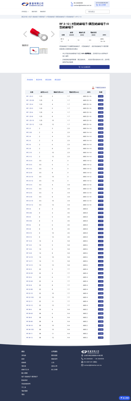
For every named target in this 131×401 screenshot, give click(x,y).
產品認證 (58, 80)
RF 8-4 (28, 209)
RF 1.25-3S (30, 100)
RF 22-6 (29, 277)
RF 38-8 (29, 317)
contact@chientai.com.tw (82, 5)
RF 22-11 (29, 301)
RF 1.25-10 (30, 120)
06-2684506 (99, 359)
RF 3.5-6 (29, 169)
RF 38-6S (29, 313)
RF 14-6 (29, 249)
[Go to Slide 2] (43, 51)
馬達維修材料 (26, 384)
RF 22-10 (29, 293)
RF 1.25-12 (30, 124)
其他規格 (30, 80)
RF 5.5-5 (29, 189)
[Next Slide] (52, 34)
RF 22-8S (29, 289)
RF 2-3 (28, 128)
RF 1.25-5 (29, 108)
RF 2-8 (28, 148)
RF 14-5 (29, 245)
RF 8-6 (28, 225)
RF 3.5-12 (29, 181)
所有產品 (24, 11)
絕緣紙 (23, 362)
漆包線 (23, 355)
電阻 (23, 394)
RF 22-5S (29, 273)
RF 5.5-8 (29, 197)
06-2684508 (78, 3)
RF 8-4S (29, 213)
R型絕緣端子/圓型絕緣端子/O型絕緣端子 (61, 17)
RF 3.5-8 (29, 173)
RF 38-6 (29, 309)
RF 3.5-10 (29, 177)
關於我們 (34, 11)
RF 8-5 (28, 217)
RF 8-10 (29, 233)
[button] (38, 34)
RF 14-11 (29, 261)
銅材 (23, 359)
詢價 (101, 96)
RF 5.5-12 (29, 205)
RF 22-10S (30, 297)
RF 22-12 (29, 305)
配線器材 (24, 380)
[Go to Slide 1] (34, 50)
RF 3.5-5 (29, 165)
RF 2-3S (29, 132)
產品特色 (39, 80)
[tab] (29, 80)
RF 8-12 (29, 237)
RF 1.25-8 (29, 116)
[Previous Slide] (25, 34)
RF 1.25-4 (29, 104)
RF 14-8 (29, 253)
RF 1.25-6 (29, 112)
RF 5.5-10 (29, 201)
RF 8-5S (29, 221)
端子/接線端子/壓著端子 (37, 17)
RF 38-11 (29, 333)
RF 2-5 (28, 140)
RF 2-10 (29, 152)
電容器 (23, 366)
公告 (52, 362)
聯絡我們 (43, 11)
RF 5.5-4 (29, 185)
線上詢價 (54, 369)
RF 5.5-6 (29, 193)
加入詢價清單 (85, 67)
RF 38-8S (29, 321)
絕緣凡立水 (25, 369)
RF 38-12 (29, 337)
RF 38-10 (29, 325)
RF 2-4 (28, 136)
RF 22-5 (29, 269)
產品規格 (48, 80)
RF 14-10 (29, 257)
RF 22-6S (29, 281)
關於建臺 (54, 355)
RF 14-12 (29, 265)
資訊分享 (54, 366)
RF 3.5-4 (29, 161)
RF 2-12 (29, 156)
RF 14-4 (29, 241)
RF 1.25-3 (29, 96)
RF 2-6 (28, 144)
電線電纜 (24, 391)
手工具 (23, 387)
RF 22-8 (29, 285)
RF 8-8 (28, 229)
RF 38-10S (30, 329)
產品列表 (24, 17)
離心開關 (24, 373)
